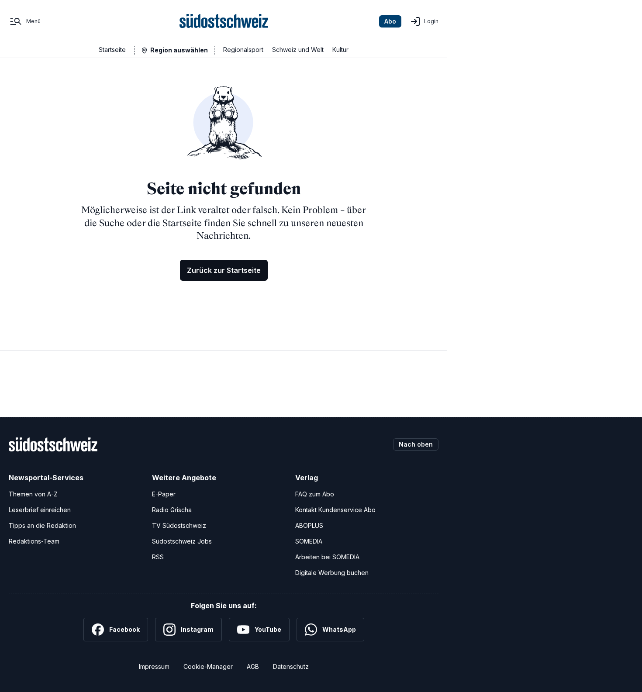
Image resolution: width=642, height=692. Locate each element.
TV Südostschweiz (179, 525)
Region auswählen (179, 50)
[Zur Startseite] (223, 21)
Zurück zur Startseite (224, 270)
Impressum (154, 666)
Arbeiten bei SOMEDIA (327, 557)
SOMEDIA (308, 541)
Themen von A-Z (33, 494)
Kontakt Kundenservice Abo (335, 509)
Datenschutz (291, 666)
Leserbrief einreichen (40, 509)
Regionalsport (243, 49)
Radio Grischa (172, 509)
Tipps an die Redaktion (42, 525)
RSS (158, 557)
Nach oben (416, 444)
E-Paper (164, 494)
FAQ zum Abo (314, 494)
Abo (390, 21)
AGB (253, 666)
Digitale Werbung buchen (332, 572)
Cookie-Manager (208, 666)
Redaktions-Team (34, 541)
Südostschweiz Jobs (182, 541)
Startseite (112, 49)
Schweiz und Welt (298, 49)
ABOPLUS (309, 525)
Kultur (340, 49)
